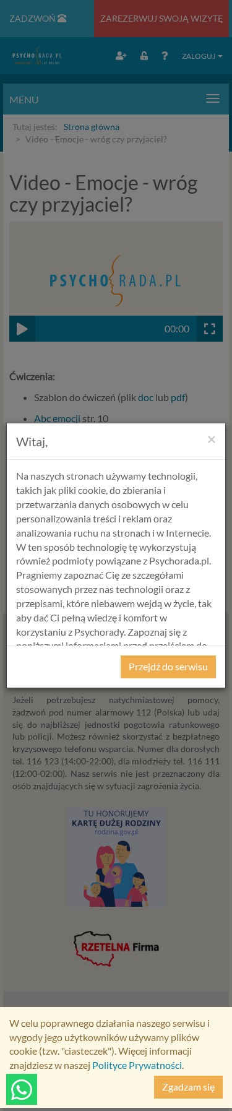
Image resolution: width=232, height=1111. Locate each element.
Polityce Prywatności (137, 1065)
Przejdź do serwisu (168, 666)
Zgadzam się (188, 1086)
